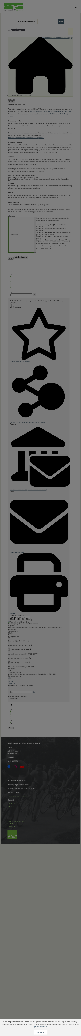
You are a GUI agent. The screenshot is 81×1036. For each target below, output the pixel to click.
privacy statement (40, 1026)
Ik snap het (40, 1032)
